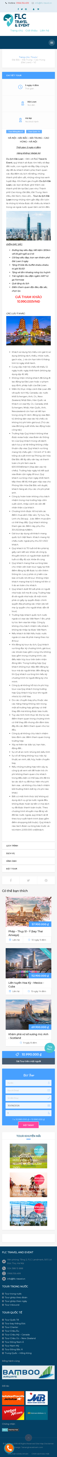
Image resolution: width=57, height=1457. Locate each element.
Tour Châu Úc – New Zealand (20, 1338)
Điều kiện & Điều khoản (18, 1454)
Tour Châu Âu (12, 1331)
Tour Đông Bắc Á (15, 131)
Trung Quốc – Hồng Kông (18, 1353)
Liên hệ (44, 30)
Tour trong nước (13, 1293)
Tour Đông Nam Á (14, 1342)
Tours (34, 57)
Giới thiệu (31, 30)
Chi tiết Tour (13, 75)
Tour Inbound (12, 1305)
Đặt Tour (11, 868)
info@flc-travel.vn (43, 3)
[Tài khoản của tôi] (34, 9)
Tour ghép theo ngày (16, 1301)
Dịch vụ (10, 853)
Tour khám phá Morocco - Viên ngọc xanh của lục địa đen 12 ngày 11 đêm (29, 1190)
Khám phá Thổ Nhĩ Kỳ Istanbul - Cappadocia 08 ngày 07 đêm (29, 1219)
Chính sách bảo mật (40, 1454)
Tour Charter (11, 1327)
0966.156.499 (22, 3)
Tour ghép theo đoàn (16, 1297)
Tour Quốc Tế (34, 131)
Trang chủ (16, 30)
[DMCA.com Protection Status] (10, 1429)
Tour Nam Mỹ (12, 1345)
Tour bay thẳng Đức (15, 1323)
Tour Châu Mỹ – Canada (17, 1334)
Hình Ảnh (11, 861)
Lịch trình (12, 845)
